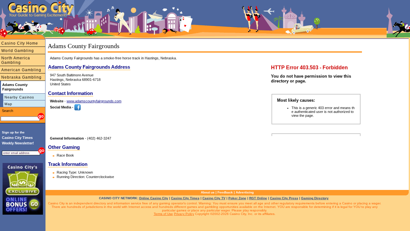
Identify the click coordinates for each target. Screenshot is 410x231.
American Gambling (21, 70)
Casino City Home (19, 43)
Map (8, 104)
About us (208, 192)
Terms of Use (163, 214)
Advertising (245, 192)
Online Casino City (153, 198)
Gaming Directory (315, 198)
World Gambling (17, 50)
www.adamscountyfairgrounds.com (94, 101)
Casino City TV (214, 198)
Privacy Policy (184, 214)
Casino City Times (185, 198)
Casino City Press (284, 198)
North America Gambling (15, 60)
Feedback (225, 192)
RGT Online (258, 198)
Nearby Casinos (19, 97)
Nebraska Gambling (21, 77)
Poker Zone (237, 198)
